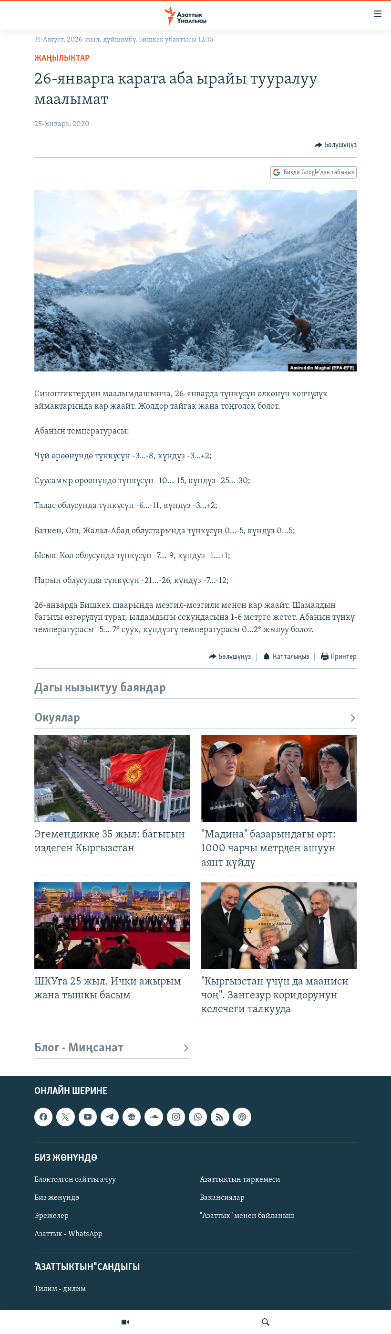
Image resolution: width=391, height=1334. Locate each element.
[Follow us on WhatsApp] (198, 1117)
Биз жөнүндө (56, 1198)
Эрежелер (51, 1216)
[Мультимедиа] (125, 1322)
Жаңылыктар (62, 58)
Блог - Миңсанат (78, 1048)
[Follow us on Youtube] (88, 1117)
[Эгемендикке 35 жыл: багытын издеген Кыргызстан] (112, 778)
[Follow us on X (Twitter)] (65, 1117)
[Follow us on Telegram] (110, 1117)
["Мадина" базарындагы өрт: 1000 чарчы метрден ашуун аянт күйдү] (279, 778)
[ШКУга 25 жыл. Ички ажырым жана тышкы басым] (112, 925)
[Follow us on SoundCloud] (153, 1117)
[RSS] (220, 1117)
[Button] (336, 145)
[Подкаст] (242, 1117)
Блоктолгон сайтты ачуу (75, 1180)
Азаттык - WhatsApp (68, 1234)
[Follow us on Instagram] (176, 1117)
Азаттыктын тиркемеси (240, 1180)
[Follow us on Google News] (132, 1117)
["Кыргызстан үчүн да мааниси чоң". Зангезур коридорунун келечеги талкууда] (279, 925)
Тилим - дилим (60, 1289)
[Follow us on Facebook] (43, 1117)
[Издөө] (265, 1322)
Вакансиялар (222, 1198)
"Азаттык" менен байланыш (247, 1216)
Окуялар (57, 718)
